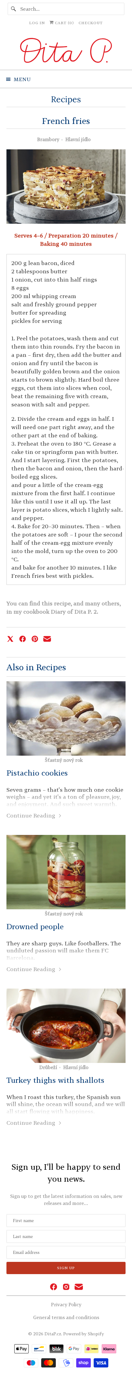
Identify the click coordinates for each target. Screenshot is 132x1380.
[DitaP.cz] (66, 51)
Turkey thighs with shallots (55, 1080)
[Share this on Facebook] (22, 639)
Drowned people (35, 926)
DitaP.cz (53, 1333)
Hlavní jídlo (78, 139)
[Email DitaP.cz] (79, 1287)
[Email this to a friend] (47, 639)
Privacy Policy (66, 1304)
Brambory (48, 139)
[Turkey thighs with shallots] (66, 1026)
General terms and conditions (66, 1317)
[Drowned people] (66, 872)
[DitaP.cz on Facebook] (53, 1287)
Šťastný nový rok (64, 760)
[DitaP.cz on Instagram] (66, 1287)
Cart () (64, 23)
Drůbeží (48, 1067)
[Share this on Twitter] (10, 639)
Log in (37, 23)
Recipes (66, 99)
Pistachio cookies (37, 773)
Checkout (91, 23)
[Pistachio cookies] (66, 718)
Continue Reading (31, 815)
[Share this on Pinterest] (35, 639)
